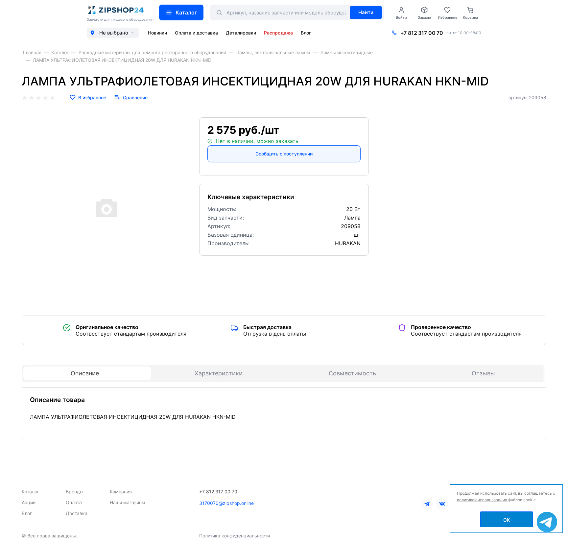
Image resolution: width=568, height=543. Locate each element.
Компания (121, 491)
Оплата (74, 502)
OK (506, 520)
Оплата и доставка (196, 32)
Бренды (74, 491)
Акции (29, 502)
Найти (365, 12)
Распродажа (278, 32)
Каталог (186, 12)
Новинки (157, 32)
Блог (306, 32)
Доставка (76, 513)
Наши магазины (127, 502)
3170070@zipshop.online (226, 503)
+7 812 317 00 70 (421, 33)
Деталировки (241, 32)
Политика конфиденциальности (234, 535)
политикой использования (482, 499)
